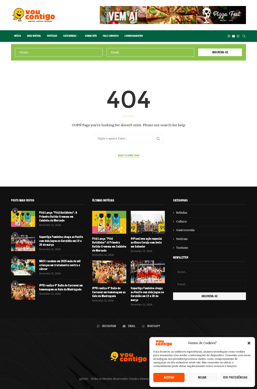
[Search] (244, 36)
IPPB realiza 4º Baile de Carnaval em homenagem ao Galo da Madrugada (61, 287)
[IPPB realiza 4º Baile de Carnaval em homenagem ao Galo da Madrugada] (23, 292)
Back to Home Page (128, 155)
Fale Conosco (110, 35)
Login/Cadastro (133, 35)
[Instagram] (229, 36)
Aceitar (169, 377)
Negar (202, 377)
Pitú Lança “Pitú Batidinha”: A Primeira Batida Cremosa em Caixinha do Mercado (58, 216)
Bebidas (181, 212)
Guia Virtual (34, 35)
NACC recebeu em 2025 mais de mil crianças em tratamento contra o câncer (60, 265)
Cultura (181, 221)
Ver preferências (235, 377)
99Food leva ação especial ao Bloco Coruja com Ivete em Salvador (146, 243)
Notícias (52, 35)
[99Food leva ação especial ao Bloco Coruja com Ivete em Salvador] (148, 222)
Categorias (69, 35)
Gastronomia (185, 230)
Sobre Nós (91, 35)
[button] (249, 343)
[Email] (233, 36)
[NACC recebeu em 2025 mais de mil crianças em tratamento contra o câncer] (23, 267)
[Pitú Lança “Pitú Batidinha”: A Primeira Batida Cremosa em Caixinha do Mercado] (23, 219)
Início (17, 35)
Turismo (182, 248)
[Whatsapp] (238, 36)
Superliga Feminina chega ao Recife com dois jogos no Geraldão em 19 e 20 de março (61, 241)
